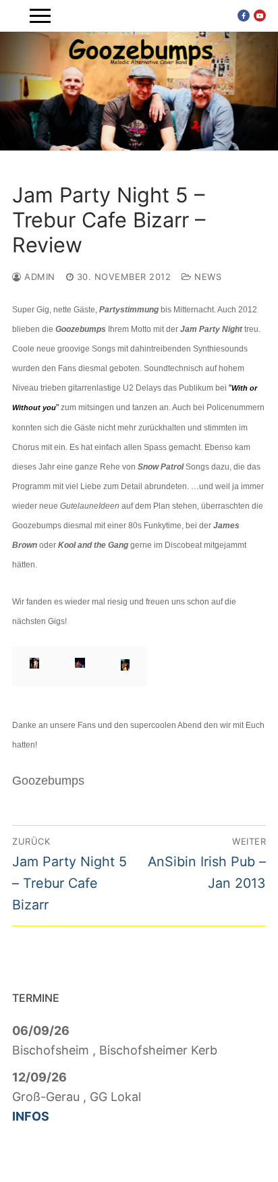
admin (38, 276)
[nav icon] (40, 16)
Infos (30, 1116)
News (206, 276)
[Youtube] (260, 15)
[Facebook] (244, 15)
